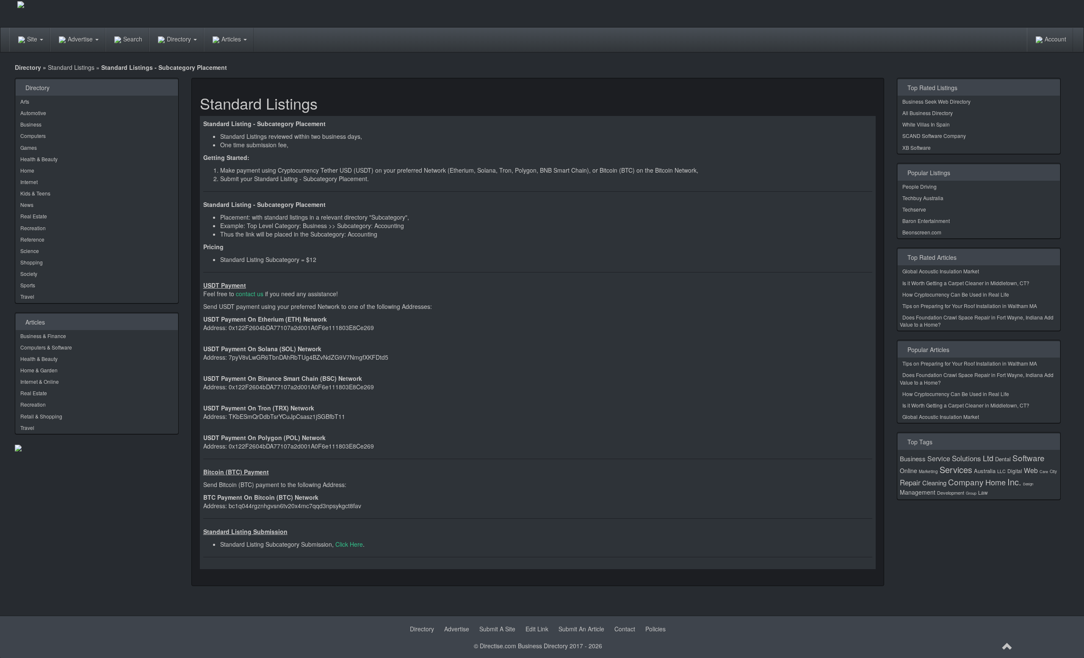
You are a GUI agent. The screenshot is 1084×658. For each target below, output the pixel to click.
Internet (29, 181)
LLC (1001, 471)
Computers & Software (46, 347)
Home (27, 170)
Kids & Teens (35, 193)
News (26, 204)
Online (908, 470)
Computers (33, 135)
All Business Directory (927, 112)
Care (1044, 471)
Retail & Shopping (41, 416)
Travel (27, 296)
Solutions (966, 458)
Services (956, 469)
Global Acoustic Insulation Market (940, 271)
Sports (27, 285)
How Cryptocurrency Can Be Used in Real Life (955, 294)
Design (1028, 484)
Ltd (988, 457)
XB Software (916, 147)
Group (971, 493)
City (1053, 471)
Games (28, 147)
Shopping (31, 262)
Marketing (928, 471)
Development (950, 492)
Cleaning (934, 482)
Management (917, 492)
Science (29, 250)
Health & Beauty (39, 158)
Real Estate (33, 216)
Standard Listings (71, 67)
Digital (1014, 470)
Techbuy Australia (922, 197)
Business (30, 124)
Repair (910, 482)
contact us (249, 293)
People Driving (919, 186)
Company (966, 481)
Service (938, 458)
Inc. (1014, 482)
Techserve (914, 209)
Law (983, 492)
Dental (1003, 459)
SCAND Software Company (934, 135)
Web (1031, 470)
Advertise (81, 39)
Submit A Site (497, 629)
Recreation (33, 227)
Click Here (349, 544)
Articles (232, 39)
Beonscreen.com (921, 232)
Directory (180, 39)
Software (1028, 457)
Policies (655, 629)
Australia (985, 471)
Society (28, 273)
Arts (24, 101)
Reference (32, 239)
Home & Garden (39, 370)
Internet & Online (39, 381)
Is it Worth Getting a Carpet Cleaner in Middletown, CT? (965, 282)
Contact (624, 629)
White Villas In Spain (926, 124)
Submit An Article (581, 629)
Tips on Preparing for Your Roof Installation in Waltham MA (969, 305)
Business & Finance (43, 335)
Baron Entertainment (926, 220)
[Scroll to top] (1007, 646)
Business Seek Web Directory (936, 101)
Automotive (33, 112)
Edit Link (536, 629)
